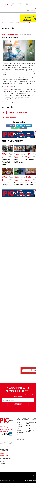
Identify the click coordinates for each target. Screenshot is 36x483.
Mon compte (3, 463)
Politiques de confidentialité (29, 480)
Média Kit (19, 437)
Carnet (18, 434)
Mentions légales (32, 475)
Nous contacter (20, 439)
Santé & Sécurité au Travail (22, 22)
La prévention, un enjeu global (30, 183)
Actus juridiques (30, 428)
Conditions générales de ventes (7, 480)
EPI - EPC (28, 425)
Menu (6, 4)
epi (4, 113)
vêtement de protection (18, 113)
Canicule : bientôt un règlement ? (19, 183)
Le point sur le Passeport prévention (6, 184)
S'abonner (2, 461)
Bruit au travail (29, 159)
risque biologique (9, 117)
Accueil (4, 22)
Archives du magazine (20, 427)
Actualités (10, 22)
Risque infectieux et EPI (10, 37)
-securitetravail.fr (4, 446)
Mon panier (2, 465)
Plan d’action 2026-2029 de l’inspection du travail (6, 162)
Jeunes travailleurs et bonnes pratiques (19, 161)
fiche (6, 86)
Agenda (19, 430)
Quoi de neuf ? (20, 432)
